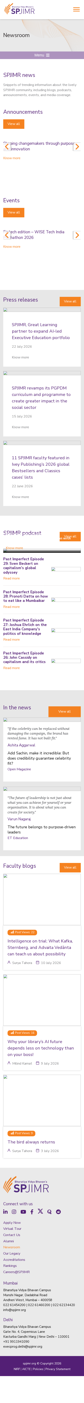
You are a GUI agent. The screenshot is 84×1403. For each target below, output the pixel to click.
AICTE (26, 1369)
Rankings (10, 1265)
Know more (11, 158)
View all (14, 123)
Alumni (8, 1241)
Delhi (8, 1320)
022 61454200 (14, 1305)
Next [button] (77, 147)
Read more (11, 578)
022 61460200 (39, 1305)
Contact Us (11, 1235)
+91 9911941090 (16, 1341)
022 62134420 (64, 1305)
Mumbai (10, 1283)
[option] (42, 148)
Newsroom (11, 1247)
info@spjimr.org (14, 1310)
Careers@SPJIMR (16, 1272)
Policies (38, 1369)
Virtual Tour (12, 1228)
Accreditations (14, 1259)
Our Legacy (11, 1253)
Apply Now (12, 1222)
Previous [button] (7, 147)
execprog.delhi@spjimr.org (22, 1346)
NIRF (17, 1369)
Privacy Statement (57, 1369)
